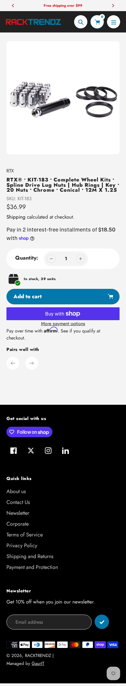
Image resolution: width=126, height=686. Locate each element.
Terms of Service (24, 534)
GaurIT (38, 663)
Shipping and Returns (29, 556)
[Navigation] (113, 21)
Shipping (15, 216)
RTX (10, 170)
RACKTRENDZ (38, 655)
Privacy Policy (21, 545)
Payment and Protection (32, 567)
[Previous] (13, 5)
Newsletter (17, 513)
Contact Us (18, 502)
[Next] (113, 5)
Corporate (17, 524)
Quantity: (26, 258)
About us (16, 491)
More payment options (63, 323)
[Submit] (102, 622)
